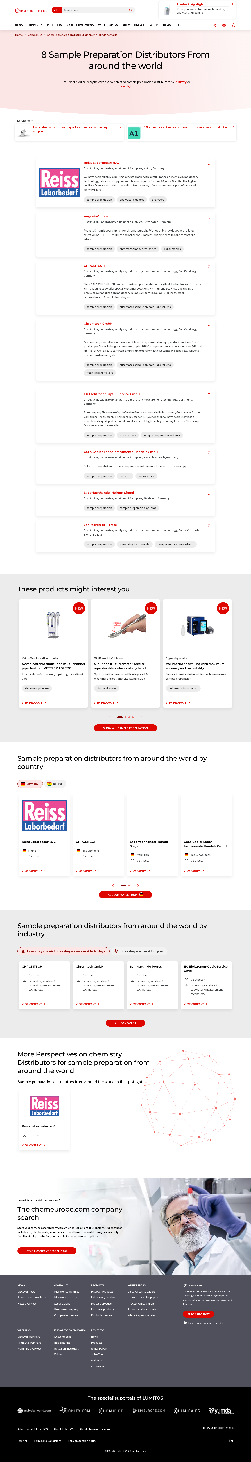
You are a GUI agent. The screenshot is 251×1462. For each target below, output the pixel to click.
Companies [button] (35, 25)
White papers (99, 1348)
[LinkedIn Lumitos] (231, 1441)
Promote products (102, 1309)
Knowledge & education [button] (140, 25)
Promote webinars (29, 1342)
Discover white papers (141, 1291)
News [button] (19, 25)
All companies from (123, 894)
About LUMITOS (64, 1429)
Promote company (66, 1309)
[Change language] (224, 25)
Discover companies (66, 1291)
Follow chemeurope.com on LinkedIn (205, 1323)
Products (96, 1342)
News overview (26, 1303)
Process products (102, 1303)
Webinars (97, 1360)
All (55, 10)
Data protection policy (82, 1441)
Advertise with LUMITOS (32, 1429)
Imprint (22, 1441)
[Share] (214, 25)
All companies (125, 1023)
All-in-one (97, 1366)
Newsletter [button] (172, 25)
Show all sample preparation (125, 728)
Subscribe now (198, 1314)
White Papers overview (142, 1315)
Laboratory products (104, 1297)
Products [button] (54, 25)
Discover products (102, 1291)
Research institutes (66, 1348)
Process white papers (141, 1303)
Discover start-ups (65, 1297)
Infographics (62, 1342)
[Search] (130, 10)
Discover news (26, 1291)
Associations (62, 1303)
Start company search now (46, 1251)
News (94, 1336)
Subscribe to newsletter (32, 1297)
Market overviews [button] (80, 25)
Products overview (102, 1315)
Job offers (97, 1354)
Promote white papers (142, 1309)
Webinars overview (29, 1348)
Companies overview (67, 1315)
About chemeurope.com (95, 1429)
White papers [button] (108, 25)
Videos (58, 1354)
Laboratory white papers (143, 1297)
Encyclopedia (62, 1336)
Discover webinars (28, 1336)
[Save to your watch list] (209, 163)
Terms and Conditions (47, 1441)
